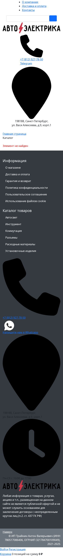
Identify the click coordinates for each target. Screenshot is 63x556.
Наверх (7, 532)
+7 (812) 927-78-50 (31, 59)
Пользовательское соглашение (26, 194)
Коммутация (13, 231)
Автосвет (11, 217)
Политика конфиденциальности (26, 188)
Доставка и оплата (34, 6)
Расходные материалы (20, 244)
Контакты (28, 10)
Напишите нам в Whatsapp (20, 332)
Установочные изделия (20, 251)
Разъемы (11, 237)
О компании (30, 2)
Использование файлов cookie (25, 201)
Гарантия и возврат (18, 181)
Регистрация (17, 549)
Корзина (5, 554)
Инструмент (13, 224)
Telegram (26, 63)
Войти (4, 549)
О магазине (13, 167)
